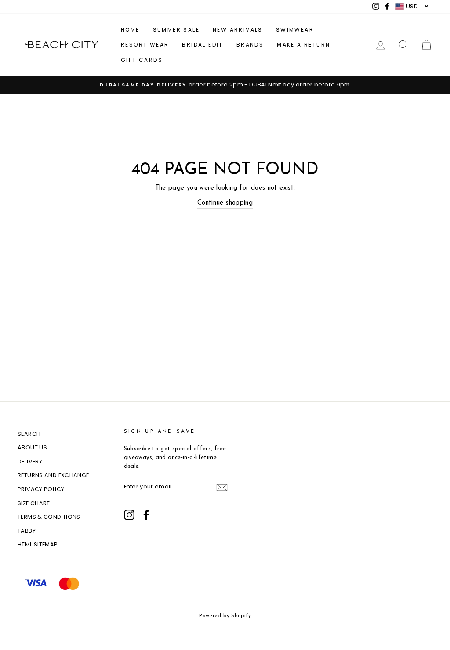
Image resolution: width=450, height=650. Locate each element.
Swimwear (295, 29)
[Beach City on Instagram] (129, 515)
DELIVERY (30, 461)
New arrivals (238, 29)
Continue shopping (225, 203)
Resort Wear (145, 44)
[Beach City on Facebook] (146, 515)
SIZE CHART (34, 503)
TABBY (27, 531)
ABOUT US (32, 447)
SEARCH (29, 434)
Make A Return (303, 44)
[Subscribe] (222, 487)
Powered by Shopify (225, 615)
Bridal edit (202, 44)
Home (130, 29)
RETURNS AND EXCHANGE (53, 475)
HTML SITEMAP (38, 544)
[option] (225, 84)
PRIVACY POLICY (41, 489)
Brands (250, 44)
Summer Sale (176, 29)
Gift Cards (142, 60)
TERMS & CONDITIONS (49, 517)
